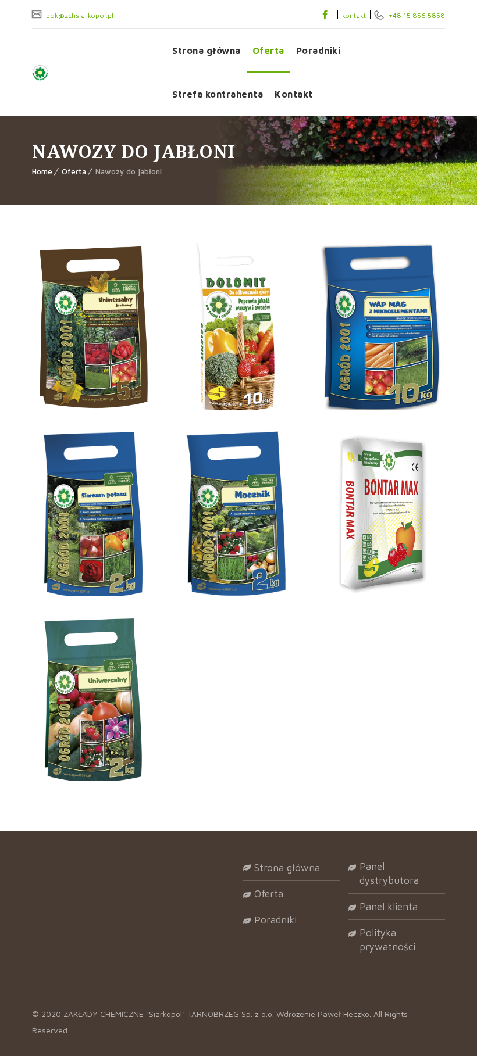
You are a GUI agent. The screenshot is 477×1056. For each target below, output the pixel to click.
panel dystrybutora (389, 873)
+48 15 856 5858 (416, 15)
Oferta (268, 50)
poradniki (275, 920)
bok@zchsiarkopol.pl (78, 15)
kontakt (354, 15)
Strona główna (206, 50)
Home (42, 171)
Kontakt (294, 94)
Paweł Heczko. (345, 1014)
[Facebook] (324, 14)
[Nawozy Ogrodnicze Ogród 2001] (93, 73)
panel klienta (388, 906)
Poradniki (318, 50)
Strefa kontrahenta (217, 94)
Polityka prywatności (387, 940)
